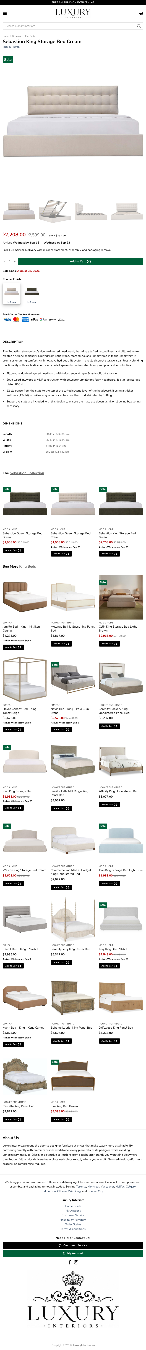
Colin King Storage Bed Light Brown (118, 628)
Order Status (73, 1224)
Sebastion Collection (27, 473)
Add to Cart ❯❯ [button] (13, 550)
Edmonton (49, 1191)
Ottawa (62, 1191)
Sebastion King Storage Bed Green (117, 535)
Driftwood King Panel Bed (116, 1028)
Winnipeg (74, 1191)
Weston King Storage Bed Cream (24, 870)
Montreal (93, 1187)
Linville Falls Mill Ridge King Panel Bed (69, 793)
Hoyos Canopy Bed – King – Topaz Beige (21, 711)
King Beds (30, 36)
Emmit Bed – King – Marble (20, 949)
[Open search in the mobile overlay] (73, 26)
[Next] (138, 211)
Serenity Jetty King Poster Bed (70, 949)
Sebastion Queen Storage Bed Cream (71, 535)
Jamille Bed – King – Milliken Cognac (21, 628)
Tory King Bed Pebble (113, 949)
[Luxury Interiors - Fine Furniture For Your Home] (73, 13)
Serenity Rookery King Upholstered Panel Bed (114, 711)
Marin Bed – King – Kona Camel (23, 1028)
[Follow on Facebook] (70, 1262)
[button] (5, 13)
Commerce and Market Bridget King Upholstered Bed (71, 872)
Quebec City (95, 1191)
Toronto (81, 1187)
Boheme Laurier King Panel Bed (71, 1028)
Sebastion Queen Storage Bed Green (23, 535)
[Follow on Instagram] (76, 1262)
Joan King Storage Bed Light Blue (121, 870)
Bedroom (17, 36)
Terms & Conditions (73, 1229)
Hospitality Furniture (73, 1220)
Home (6, 36)
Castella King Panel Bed (19, 1106)
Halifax (120, 1187)
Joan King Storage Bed (17, 791)
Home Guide (73, 1206)
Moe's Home (11, 47)
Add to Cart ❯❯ (81, 261)
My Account (73, 1211)
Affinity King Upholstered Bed (118, 791)
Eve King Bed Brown (64, 1106)
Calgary (130, 1187)
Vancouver (107, 1187)
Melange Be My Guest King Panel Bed (73, 628)
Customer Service (73, 1215)
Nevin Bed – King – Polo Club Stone (70, 711)
